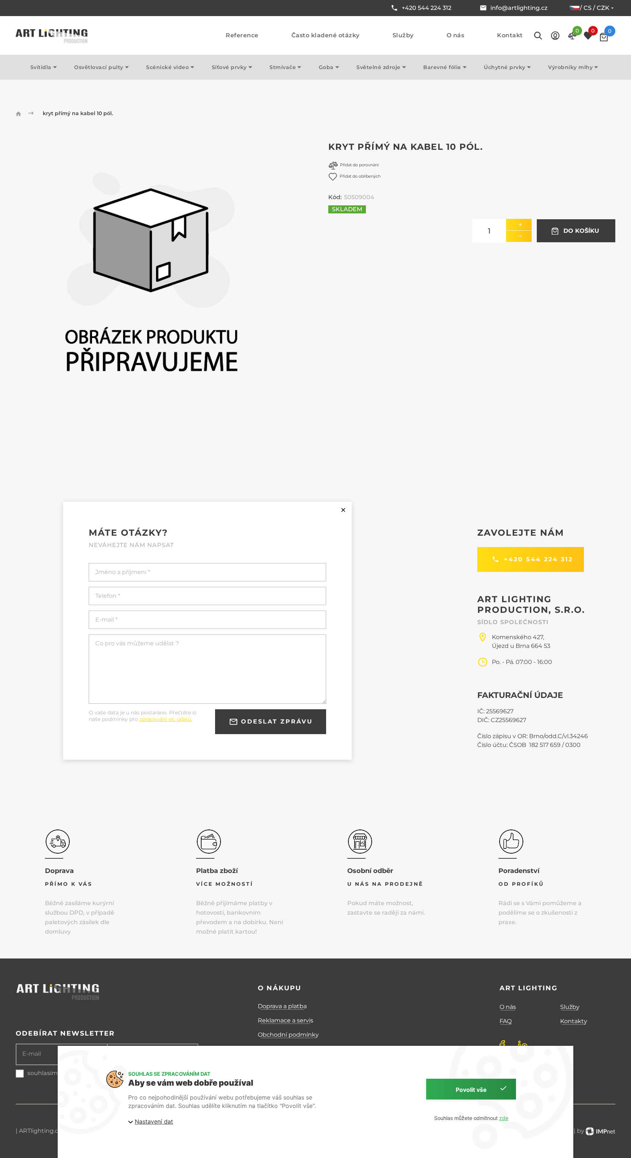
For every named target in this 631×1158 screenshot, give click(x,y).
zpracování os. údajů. (165, 719)
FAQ (506, 1021)
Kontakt (510, 35)
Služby (403, 35)
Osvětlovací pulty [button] (98, 67)
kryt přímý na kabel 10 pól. (78, 113)
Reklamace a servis (285, 1020)
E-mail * (106, 619)
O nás (455, 35)
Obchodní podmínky (288, 1034)
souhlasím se (46, 1073)
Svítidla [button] (40, 67)
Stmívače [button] (282, 67)
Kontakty (573, 1021)
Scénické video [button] (167, 67)
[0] (604, 37)
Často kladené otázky (325, 35)
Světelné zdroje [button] (378, 67)
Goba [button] (326, 67)
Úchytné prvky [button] (504, 67)
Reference (242, 35)
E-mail (31, 1054)
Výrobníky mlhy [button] (570, 67)
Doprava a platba (282, 1006)
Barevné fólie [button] (442, 67)
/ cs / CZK (594, 7)
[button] (555, 35)
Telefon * (107, 595)
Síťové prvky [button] (229, 67)
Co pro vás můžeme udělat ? (137, 643)
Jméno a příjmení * (122, 572)
